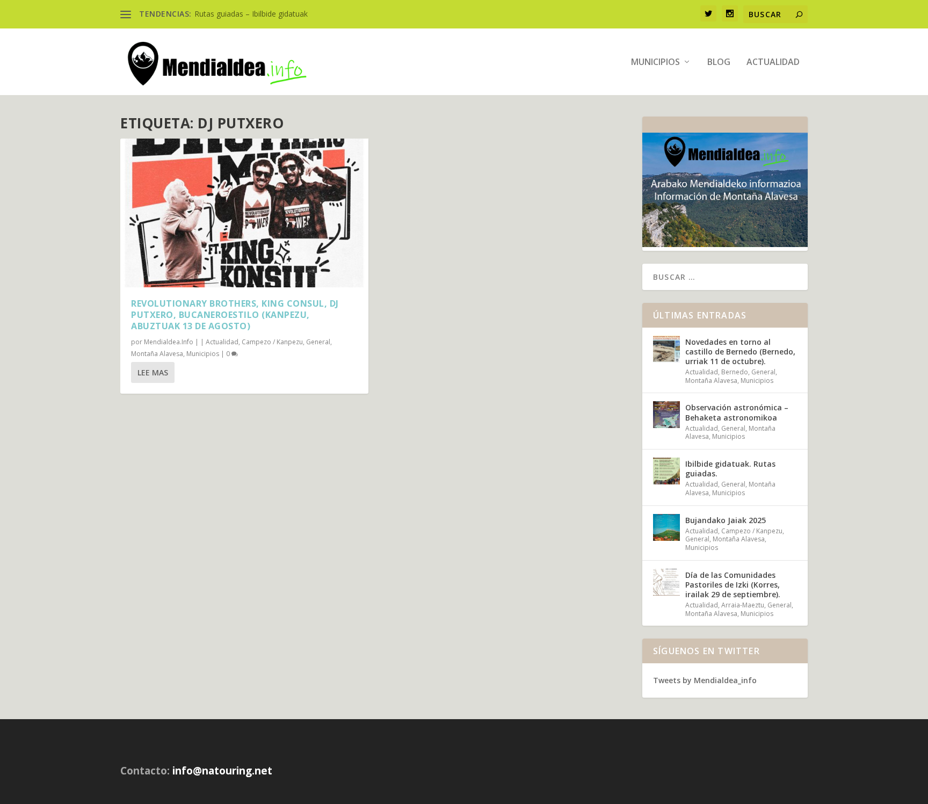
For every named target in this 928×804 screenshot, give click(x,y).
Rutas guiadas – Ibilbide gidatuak (251, 14)
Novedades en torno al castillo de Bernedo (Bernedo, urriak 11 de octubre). (740, 351)
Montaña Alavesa (157, 353)
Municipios (655, 62)
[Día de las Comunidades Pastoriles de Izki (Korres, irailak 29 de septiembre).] (666, 582)
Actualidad (773, 62)
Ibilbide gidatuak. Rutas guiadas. (730, 469)
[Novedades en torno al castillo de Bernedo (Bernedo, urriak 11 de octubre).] (666, 349)
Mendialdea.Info (168, 341)
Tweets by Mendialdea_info (705, 680)
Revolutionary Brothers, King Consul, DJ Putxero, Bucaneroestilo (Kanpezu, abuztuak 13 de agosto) (235, 315)
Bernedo (734, 371)
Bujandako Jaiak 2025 (725, 520)
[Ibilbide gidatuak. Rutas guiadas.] (666, 471)
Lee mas (152, 372)
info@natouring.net (222, 771)
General (318, 341)
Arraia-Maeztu (742, 605)
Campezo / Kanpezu (272, 341)
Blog (718, 62)
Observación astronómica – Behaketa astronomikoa (736, 412)
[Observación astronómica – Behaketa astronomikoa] (666, 414)
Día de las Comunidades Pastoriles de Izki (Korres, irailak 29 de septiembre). (732, 584)
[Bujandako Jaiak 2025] (666, 527)
